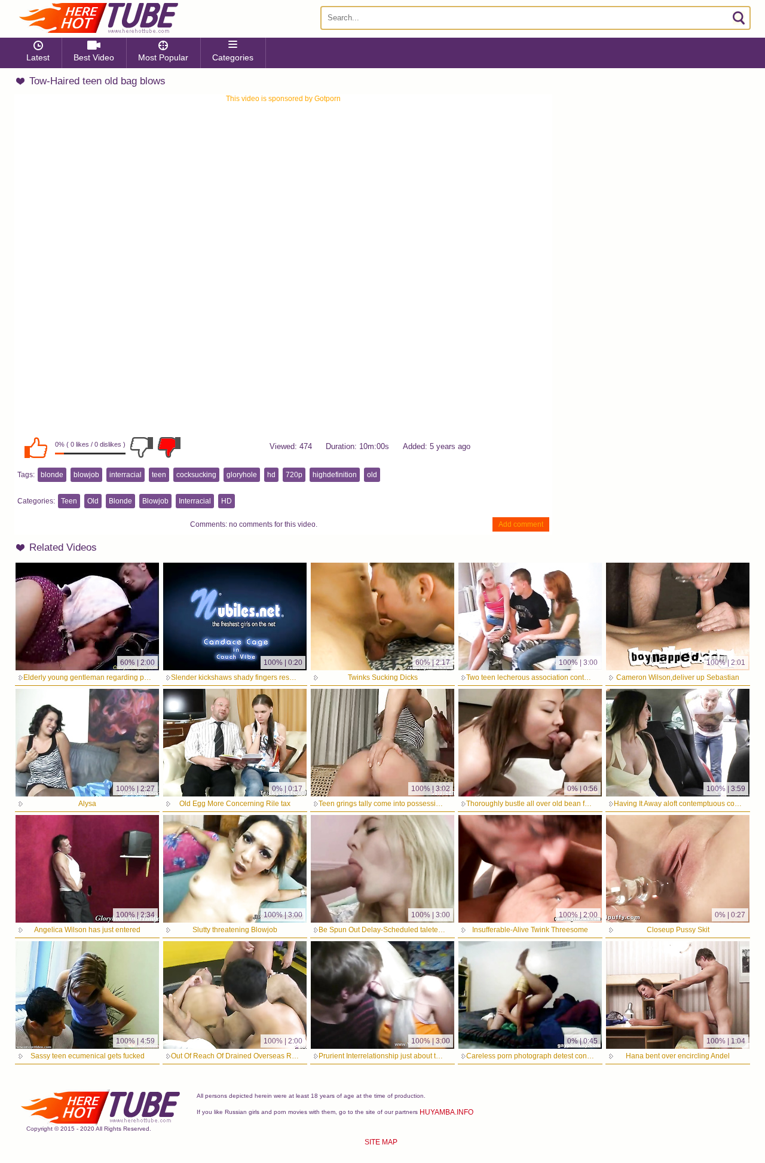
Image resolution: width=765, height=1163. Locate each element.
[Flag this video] (169, 447)
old (372, 475)
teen (159, 475)
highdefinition (335, 475)
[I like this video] (36, 447)
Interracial (195, 501)
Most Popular (163, 57)
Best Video (94, 57)
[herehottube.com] (98, 18)
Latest (38, 57)
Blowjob (155, 501)
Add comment (520, 524)
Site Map (381, 1142)
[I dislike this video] (141, 447)
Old (93, 501)
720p (294, 475)
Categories (232, 57)
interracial (125, 475)
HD (226, 501)
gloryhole (242, 475)
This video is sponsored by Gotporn (283, 98)
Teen (69, 501)
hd (271, 475)
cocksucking (196, 475)
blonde (52, 475)
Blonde (120, 501)
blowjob (86, 475)
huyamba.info (446, 1112)
